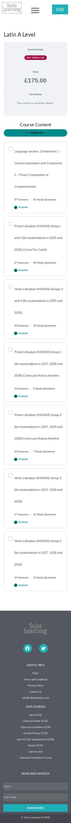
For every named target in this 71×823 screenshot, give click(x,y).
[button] (35, 10)
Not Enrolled (35, 58)
